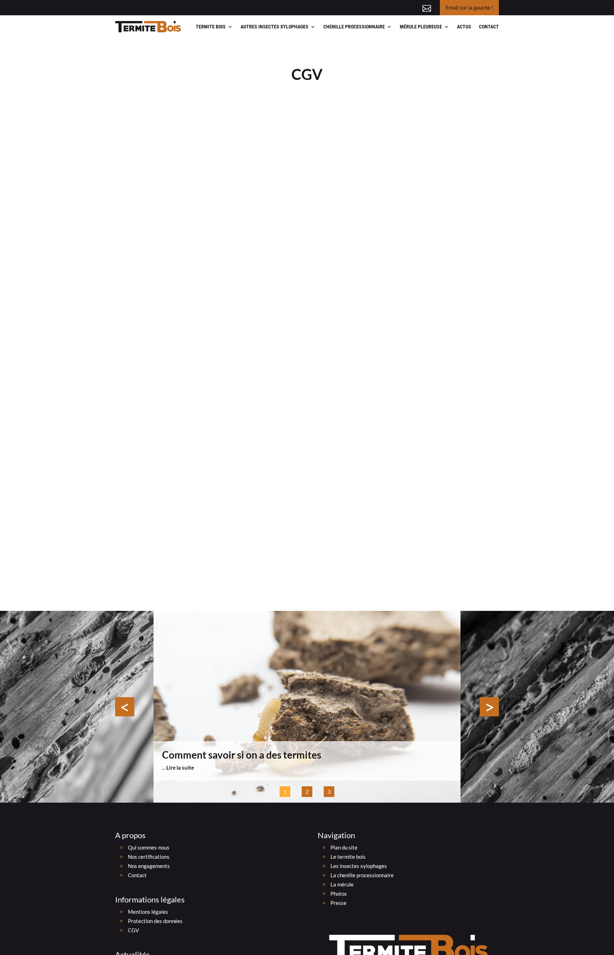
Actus (464, 26)
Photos (338, 893)
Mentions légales (148, 911)
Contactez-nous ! (405, 7)
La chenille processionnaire (362, 875)
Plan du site (343, 847)
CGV (133, 930)
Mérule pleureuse (421, 26)
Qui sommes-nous (148, 847)
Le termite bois (348, 856)
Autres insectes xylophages (274, 26)
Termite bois (211, 26)
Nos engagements (149, 866)
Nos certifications (148, 856)
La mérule (342, 884)
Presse (338, 903)
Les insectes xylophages (358, 866)
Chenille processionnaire (354, 26)
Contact (489, 26)
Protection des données (155, 921)
